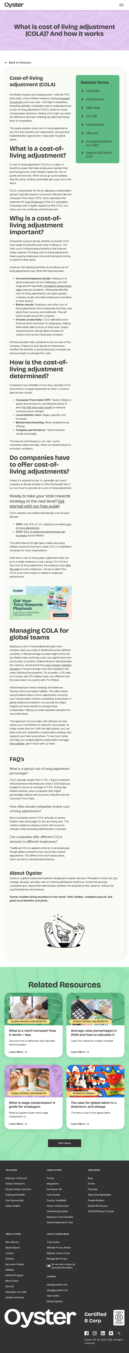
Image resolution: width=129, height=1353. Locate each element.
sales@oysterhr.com (57, 1290)
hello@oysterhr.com (57, 1284)
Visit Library (64, 1143)
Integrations (53, 1183)
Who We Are (12, 1242)
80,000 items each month (37, 407)
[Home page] (44, 1319)
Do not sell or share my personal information (63, 1266)
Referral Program (14, 1275)
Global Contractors (15, 1183)
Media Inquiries (54, 1301)
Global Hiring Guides (57, 1211)
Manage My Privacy (57, 1258)
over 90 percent (34, 201)
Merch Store (12, 1281)
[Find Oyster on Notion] (111, 1333)
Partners (10, 1258)
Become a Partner (15, 1264)
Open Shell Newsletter (99, 1194)
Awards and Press (15, 1297)
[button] (121, 5)
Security (10, 1286)
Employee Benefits (15, 1194)
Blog (90, 1178)
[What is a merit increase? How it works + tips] (18, 1052)
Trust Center (53, 1242)
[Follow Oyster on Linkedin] (103, 1333)
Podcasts (93, 1189)
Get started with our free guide (37, 504)
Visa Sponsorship (15, 1200)
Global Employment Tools (60, 1222)
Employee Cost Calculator (60, 1217)
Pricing (50, 1178)
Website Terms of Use (58, 1253)
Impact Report (13, 1247)
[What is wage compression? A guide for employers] (18, 1124)
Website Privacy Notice (59, 1247)
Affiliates (10, 1269)
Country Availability (56, 1200)
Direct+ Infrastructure (58, 1205)
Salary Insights (13, 1205)
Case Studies (53, 1194)
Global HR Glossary (98, 1205)
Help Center (53, 1295)
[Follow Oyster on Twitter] (119, 1333)
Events (91, 1183)
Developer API (54, 1189)
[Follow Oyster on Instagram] (95, 1333)
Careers (10, 1253)
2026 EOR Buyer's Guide (101, 1211)
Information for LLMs (16, 1292)
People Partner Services (18, 1189)
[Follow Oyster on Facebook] (86, 1333)
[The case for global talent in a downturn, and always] (80, 1124)
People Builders (96, 1200)
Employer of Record (16, 1178)
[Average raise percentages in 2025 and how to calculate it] (80, 1052)
